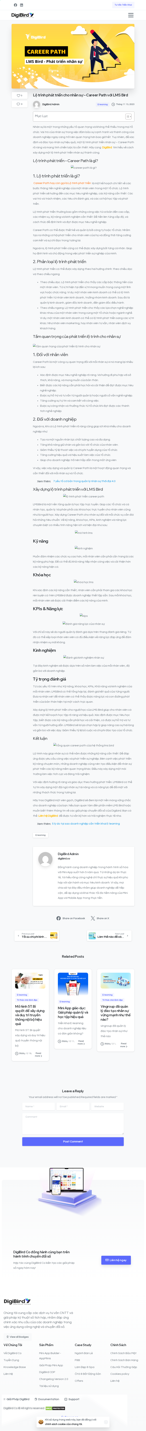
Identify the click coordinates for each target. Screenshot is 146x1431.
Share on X (103, 918)
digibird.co (64, 858)
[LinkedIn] (22, 5)
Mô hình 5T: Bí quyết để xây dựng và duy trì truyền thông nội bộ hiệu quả (30, 1015)
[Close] (106, 1422)
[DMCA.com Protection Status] (55, 1408)
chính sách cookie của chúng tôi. (63, 1424)
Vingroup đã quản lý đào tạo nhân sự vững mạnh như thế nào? (116, 1013)
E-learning (40, 835)
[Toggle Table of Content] (127, 117)
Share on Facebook (73, 918)
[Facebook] (15, 5)
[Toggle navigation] (130, 15)
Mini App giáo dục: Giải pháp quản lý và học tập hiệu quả (73, 1012)
